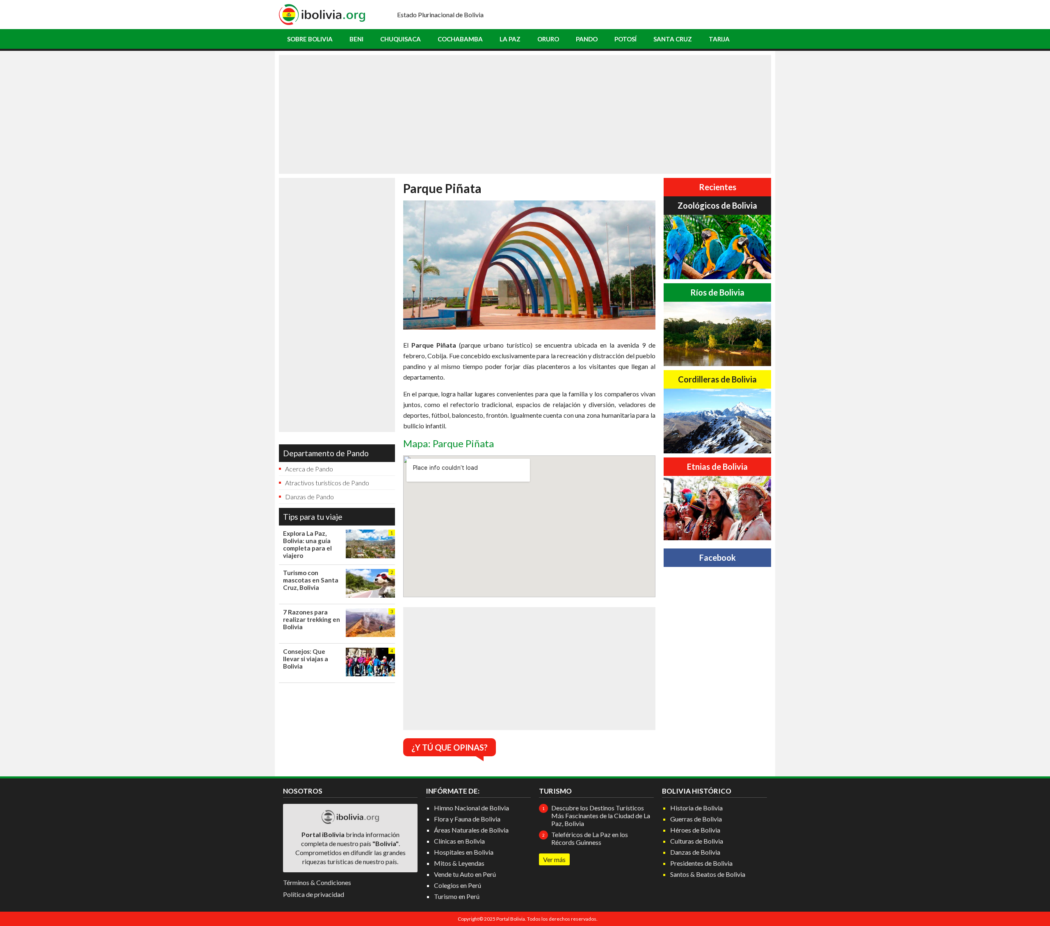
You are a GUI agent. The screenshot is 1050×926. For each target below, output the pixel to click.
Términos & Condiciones (317, 882)
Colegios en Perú (457, 885)
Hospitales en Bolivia (463, 852)
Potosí (625, 39)
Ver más (554, 859)
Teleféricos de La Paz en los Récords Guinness (589, 838)
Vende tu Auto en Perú (465, 874)
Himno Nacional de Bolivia (471, 808)
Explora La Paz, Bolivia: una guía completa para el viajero (307, 544)
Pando (587, 39)
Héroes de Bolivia (695, 830)
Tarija (719, 39)
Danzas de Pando (309, 497)
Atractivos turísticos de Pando (327, 483)
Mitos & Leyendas (459, 863)
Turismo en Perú (456, 896)
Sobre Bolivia (310, 39)
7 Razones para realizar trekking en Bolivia (311, 619)
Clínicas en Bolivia (459, 841)
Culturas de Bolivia (696, 841)
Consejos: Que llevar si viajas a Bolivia (305, 659)
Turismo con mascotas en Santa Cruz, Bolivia (310, 580)
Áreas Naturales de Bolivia (471, 830)
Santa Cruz (672, 39)
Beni (356, 39)
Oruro (548, 39)
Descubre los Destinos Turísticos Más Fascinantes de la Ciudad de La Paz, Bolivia (600, 815)
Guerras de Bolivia (696, 819)
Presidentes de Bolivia (701, 863)
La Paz (510, 39)
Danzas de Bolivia (695, 852)
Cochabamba (460, 39)
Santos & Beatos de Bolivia (707, 874)
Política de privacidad (313, 894)
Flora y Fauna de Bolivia (467, 819)
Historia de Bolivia (696, 808)
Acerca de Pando (309, 469)
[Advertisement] (525, 114)
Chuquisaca (400, 39)
